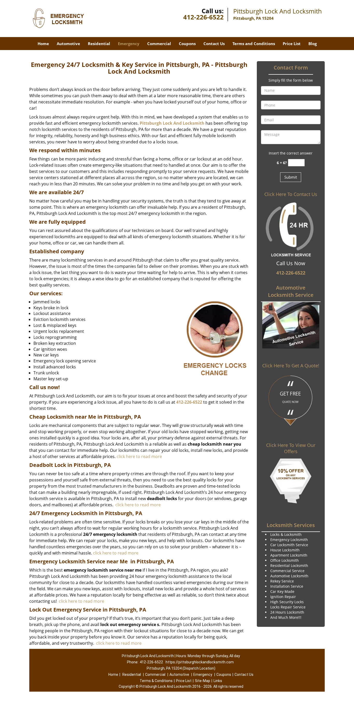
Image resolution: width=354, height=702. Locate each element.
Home (43, 43)
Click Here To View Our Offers (290, 448)
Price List (292, 43)
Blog (312, 43)
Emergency (128, 43)
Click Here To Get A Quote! (290, 365)
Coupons (187, 43)
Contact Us (214, 43)
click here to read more (139, 456)
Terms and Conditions (253, 43)
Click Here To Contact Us (290, 194)
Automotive (68, 43)
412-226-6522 (203, 17)
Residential (99, 43)
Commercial (159, 43)
